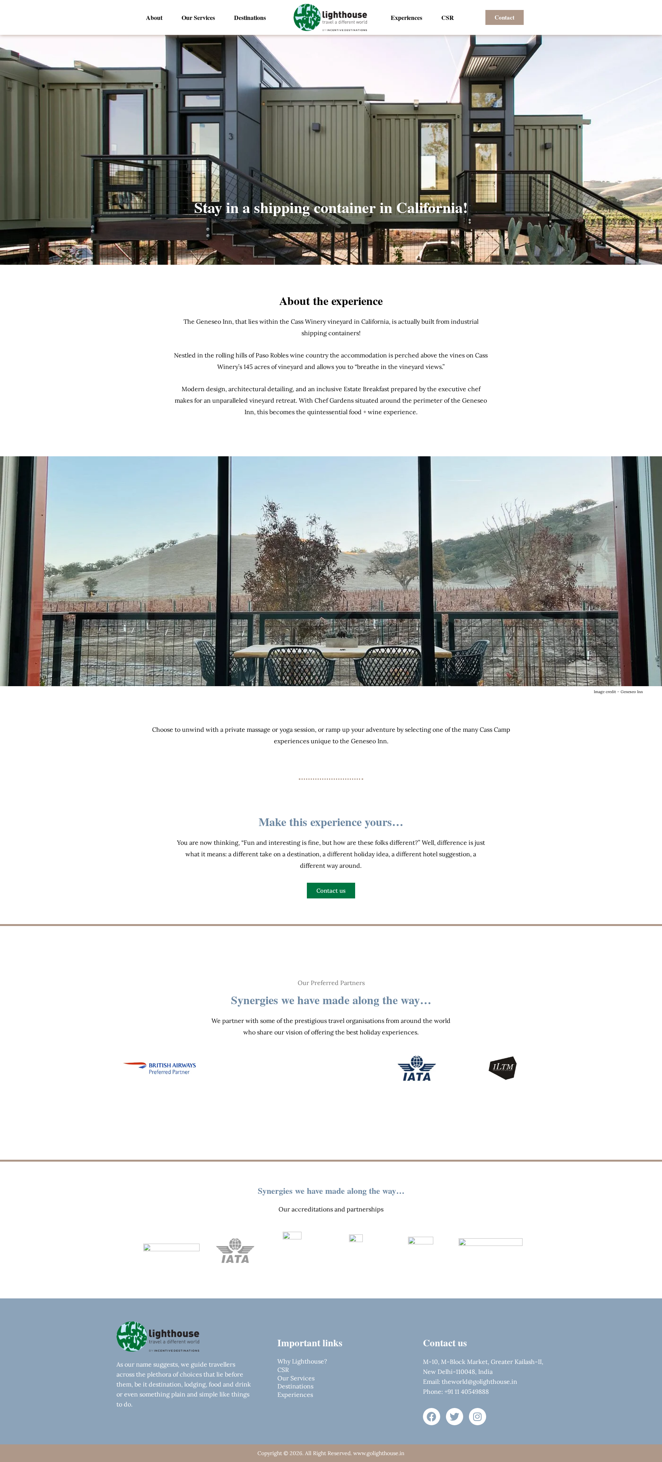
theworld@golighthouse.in (479, 1381)
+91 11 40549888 (466, 1391)
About (154, 17)
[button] (251, 17)
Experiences (406, 17)
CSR (447, 17)
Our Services (198, 17)
